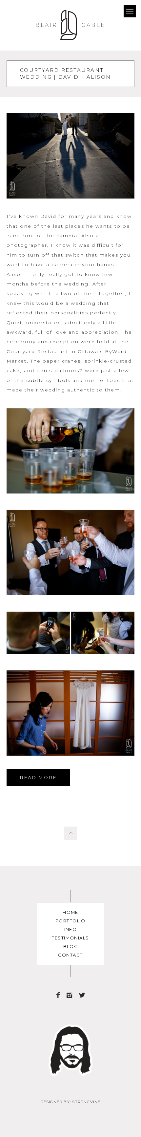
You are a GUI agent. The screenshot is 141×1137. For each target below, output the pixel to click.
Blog (70, 946)
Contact (70, 955)
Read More (38, 777)
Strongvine (86, 1102)
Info (70, 929)
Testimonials (70, 937)
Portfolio (70, 920)
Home (70, 912)
